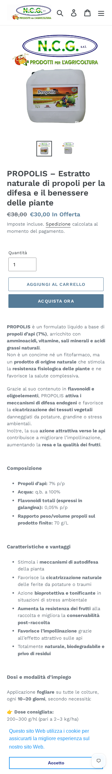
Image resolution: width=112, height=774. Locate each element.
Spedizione (58, 224)
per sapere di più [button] (65, 746)
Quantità (17, 252)
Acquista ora (56, 301)
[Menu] (101, 13)
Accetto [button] (56, 762)
